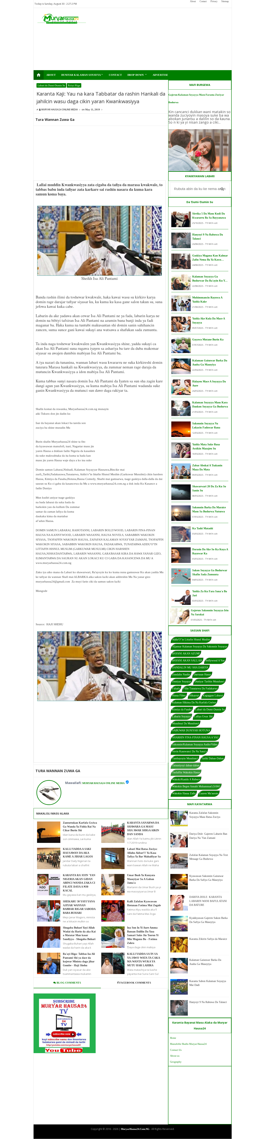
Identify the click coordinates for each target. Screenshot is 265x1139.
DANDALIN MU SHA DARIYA (190, 667)
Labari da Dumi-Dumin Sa (51, 85)
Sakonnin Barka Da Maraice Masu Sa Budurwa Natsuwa (209, 509)
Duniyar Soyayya (181, 681)
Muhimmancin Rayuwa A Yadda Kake (207, 299)
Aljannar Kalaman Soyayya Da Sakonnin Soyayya (199, 646)
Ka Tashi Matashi (202, 528)
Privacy (213, 1)
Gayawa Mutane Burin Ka (207, 339)
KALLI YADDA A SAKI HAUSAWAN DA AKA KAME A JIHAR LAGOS (78, 853)
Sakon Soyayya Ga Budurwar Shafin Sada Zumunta (209, 572)
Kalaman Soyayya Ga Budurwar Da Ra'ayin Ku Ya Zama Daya (209, 279)
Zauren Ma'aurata (208, 793)
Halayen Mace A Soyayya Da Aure (209, 383)
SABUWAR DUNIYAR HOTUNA (191, 730)
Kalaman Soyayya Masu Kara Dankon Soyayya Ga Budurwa (210, 404)
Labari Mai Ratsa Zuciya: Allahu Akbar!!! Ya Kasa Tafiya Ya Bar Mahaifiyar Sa (144, 853)
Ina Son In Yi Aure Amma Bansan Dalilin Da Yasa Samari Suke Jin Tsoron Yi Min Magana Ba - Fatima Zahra (142, 935)
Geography (176, 1061)
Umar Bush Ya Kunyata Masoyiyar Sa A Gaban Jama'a (141, 879)
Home (173, 1037)
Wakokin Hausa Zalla (184, 793)
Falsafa (176, 688)
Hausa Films (179, 695)
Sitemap (225, 1)
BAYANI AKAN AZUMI (186, 653)
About (193, 1)
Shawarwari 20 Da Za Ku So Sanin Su (209, 488)
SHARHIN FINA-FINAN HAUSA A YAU (195, 737)
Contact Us (176, 1049)
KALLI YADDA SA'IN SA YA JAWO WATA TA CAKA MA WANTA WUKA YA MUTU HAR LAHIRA (143, 959)
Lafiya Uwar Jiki (203, 716)
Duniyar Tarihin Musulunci (209, 681)
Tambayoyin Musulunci (185, 758)
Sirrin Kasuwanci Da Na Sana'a (189, 751)
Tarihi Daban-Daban (212, 758)
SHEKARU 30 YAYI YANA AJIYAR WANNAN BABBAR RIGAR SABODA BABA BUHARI (79, 907)
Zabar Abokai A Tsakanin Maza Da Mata (207, 467)
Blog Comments (68, 982)
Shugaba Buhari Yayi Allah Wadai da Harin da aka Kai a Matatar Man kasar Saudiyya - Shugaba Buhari (79, 933)
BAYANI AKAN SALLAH (187, 660)
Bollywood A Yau (215, 660)
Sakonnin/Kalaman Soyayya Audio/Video (194, 744)
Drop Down (137, 74)
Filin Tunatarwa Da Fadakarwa (200, 688)
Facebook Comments (135, 982)
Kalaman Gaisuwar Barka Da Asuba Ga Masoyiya (209, 362)
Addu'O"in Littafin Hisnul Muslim (191, 639)
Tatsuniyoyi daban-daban (185, 765)
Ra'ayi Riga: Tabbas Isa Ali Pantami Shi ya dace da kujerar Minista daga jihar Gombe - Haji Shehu (79, 959)
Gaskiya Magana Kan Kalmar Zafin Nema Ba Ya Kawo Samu (210, 258)
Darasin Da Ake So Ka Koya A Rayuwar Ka (210, 551)
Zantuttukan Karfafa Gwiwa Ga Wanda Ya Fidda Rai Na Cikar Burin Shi (80, 826)
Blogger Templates (129, 1135)
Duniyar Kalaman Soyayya (82, 74)
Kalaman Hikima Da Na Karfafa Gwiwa (194, 702)
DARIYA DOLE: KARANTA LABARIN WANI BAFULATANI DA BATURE (208, 901)
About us (174, 1055)
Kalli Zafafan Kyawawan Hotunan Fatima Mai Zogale (144, 903)
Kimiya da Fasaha (182, 709)
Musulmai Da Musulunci (185, 723)
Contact (203, 1)
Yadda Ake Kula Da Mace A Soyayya (208, 320)
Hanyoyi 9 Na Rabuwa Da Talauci (207, 236)
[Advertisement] (157, 39)
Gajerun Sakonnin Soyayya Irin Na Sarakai (210, 612)
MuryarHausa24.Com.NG (135, 1129)
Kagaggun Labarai (213, 695)
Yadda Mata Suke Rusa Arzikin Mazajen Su (206, 446)
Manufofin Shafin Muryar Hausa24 (188, 1043)
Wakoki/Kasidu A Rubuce (186, 779)
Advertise (160, 74)
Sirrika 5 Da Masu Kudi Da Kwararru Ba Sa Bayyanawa (209, 215)
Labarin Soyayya (181, 716)
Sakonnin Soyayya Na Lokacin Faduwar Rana (206, 425)
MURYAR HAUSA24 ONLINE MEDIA (103, 783)
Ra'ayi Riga (74, 85)
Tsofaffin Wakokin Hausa (186, 772)
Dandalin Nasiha (181, 674)
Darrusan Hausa (202, 674)
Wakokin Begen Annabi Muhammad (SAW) (196, 786)
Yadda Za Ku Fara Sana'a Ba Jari (209, 593)
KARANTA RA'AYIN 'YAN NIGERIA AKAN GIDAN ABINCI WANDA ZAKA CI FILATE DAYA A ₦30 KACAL (79, 883)
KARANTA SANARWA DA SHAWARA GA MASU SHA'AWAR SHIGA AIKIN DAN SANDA (143, 828)
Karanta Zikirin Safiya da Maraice (208, 939)
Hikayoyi (194, 695)
